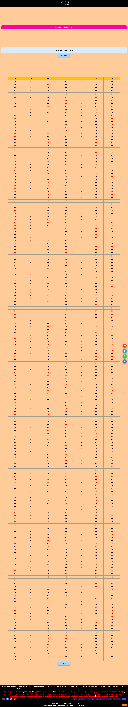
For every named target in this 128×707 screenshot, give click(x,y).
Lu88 (107, 694)
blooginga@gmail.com (62, 705)
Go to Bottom (64, 55)
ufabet (30, 692)
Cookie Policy (100, 699)
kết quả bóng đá (74, 692)
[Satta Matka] (64, 3)
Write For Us (117, 699)
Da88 (111, 694)
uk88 (4, 692)
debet (113, 691)
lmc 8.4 (35, 692)
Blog (124, 699)
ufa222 (26, 691)
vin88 (110, 691)
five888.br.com (10, 692)
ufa (115, 692)
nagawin (47, 692)
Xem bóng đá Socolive (89, 696)
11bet (59, 691)
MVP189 (68, 696)
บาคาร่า (51, 691)
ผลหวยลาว (6, 691)
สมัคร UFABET (14, 694)
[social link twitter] (3, 699)
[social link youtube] (15, 699)
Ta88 (99, 694)
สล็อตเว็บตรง (97, 691)
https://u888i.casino (85, 692)
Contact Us (82, 699)
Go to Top (64, 663)
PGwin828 (98, 696)
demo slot (59, 692)
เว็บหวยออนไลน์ (89, 691)
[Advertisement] (41, 16)
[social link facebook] (7, 699)
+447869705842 (79, 705)
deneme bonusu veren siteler (40, 691)
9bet (122, 691)
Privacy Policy (91, 699)
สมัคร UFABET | (14, 691)
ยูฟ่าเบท (78, 691)
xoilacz (35, 696)
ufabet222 (20, 691)
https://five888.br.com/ (96, 692)
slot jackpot (41, 696)
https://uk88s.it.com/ (66, 691)
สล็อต (30, 691)
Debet (115, 694)
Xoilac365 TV (61, 696)
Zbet (88, 694)
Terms (75, 699)
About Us (109, 699)
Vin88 (119, 694)
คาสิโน (84, 694)
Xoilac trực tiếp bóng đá (51, 696)
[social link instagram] (11, 699)
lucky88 (118, 691)
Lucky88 (103, 694)
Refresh (124, 704)
